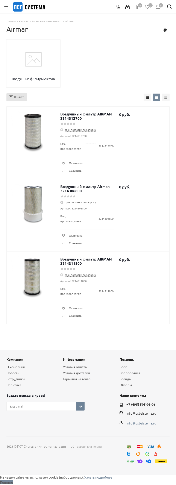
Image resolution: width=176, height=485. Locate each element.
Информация (74, 359)
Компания (14, 359)
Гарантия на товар (77, 379)
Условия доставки (76, 373)
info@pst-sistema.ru (141, 413)
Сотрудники (15, 379)
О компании (15, 367)
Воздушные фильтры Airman (33, 79)
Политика (13, 385)
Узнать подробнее (98, 477)
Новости (12, 373)
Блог (123, 367)
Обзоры (126, 385)
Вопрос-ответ (130, 373)
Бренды (125, 379)
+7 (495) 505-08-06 (141, 404)
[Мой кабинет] (127, 7)
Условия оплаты (75, 367)
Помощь (127, 359)
